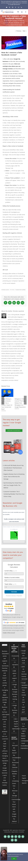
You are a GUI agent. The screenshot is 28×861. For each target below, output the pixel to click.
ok (14, 858)
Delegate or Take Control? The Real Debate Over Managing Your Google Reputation (20, 403)
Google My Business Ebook (14, 709)
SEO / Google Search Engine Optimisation (16, 724)
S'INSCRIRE (14, 538)
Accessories (15, 656)
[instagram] (12, 7)
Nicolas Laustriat (6, 289)
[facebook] (15, 7)
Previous (18, 31)
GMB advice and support (14, 674)
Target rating (10, 584)
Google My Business (15, 4)
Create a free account (9, 633)
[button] (2, 400)
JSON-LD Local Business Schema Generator (23, 673)
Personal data (21, 830)
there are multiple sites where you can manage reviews (12, 66)
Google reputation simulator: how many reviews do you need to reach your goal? (23, 697)
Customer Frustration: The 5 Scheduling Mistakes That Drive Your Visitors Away (14, 494)
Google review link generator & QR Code (23, 657)
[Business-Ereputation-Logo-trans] (7, 10)
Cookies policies (7, 832)
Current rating (10, 570)
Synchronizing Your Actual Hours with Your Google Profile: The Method (13, 485)
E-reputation (24, 1)
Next (24, 31)
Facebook (16, 22)
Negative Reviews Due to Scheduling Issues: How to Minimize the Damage (14, 476)
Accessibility (21, 832)
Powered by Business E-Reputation (14, 595)
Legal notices (15, 830)
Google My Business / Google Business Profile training (14, 692)
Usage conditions (14, 832)
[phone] (21, 7)
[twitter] (9, 7)
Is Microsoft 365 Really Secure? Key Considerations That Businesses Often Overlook (14, 468)
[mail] (18, 7)
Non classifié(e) (22, 289)
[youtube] (6, 7)
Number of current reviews (12, 577)
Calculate (14, 591)
